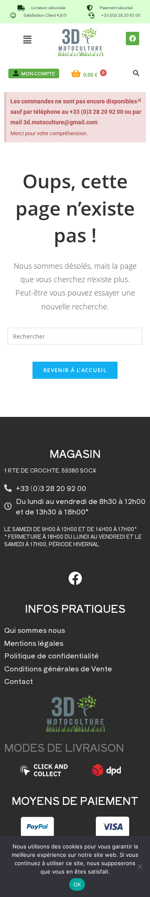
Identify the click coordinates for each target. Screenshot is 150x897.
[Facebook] (132, 38)
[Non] (139, 866)
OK (77, 884)
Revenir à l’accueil (75, 370)
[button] (27, 39)
